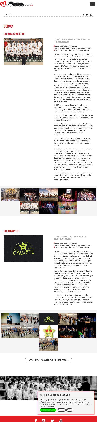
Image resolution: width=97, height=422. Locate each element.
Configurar (61, 410)
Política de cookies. (47, 406)
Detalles (69, 410)
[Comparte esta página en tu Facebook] (83, 15)
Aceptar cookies (48, 410)
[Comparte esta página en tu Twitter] (87, 15)
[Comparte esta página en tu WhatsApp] (91, 15)
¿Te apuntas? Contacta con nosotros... (48, 360)
